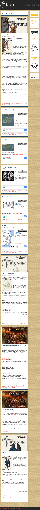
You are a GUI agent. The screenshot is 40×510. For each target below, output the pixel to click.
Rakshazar (24, 102)
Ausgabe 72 (5, 452)
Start (27, 1)
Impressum (32, 24)
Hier (13, 421)
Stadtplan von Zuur (7, 226)
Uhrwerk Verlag (22, 385)
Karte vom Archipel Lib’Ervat (9, 109)
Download (25, 157)
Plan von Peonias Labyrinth (9, 167)
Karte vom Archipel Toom (8, 139)
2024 (7, 102)
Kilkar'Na (7, 216)
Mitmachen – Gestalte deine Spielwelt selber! (33, 4)
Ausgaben (31, 1)
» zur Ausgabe (4, 495)
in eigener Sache (18, 102)
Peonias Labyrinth (8, 186)
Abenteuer (9, 385)
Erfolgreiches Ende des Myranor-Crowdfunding (14, 345)
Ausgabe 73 (5, 35)
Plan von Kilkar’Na (6, 196)
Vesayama (5, 103)
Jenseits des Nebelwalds (5, 358)
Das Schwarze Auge (14, 103)
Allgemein (9, 102)
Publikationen (14, 385)
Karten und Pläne (16, 133)
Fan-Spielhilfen (37, 1)
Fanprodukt (14, 102)
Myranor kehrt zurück (7, 410)
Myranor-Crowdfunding (19, 349)
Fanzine (21, 103)
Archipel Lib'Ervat (8, 129)
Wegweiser (32, 23)
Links (38, 5)
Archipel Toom (8, 157)
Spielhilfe (13, 134)
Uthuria (3, 103)
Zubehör (7, 386)
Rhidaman (14, 36)
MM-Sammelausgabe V (8, 273)
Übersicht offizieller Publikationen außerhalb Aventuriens (31, 6)
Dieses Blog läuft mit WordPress (4, 508)
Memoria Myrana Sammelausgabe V (18, 154)
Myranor (22, 102)
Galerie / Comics (27, 5)
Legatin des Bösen (4, 359)
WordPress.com (18, 508)
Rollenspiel (9, 387)
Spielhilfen (19, 133)
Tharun (22, 133)
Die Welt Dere (33, 5)
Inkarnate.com (23, 123)
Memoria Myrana (24, 103)
